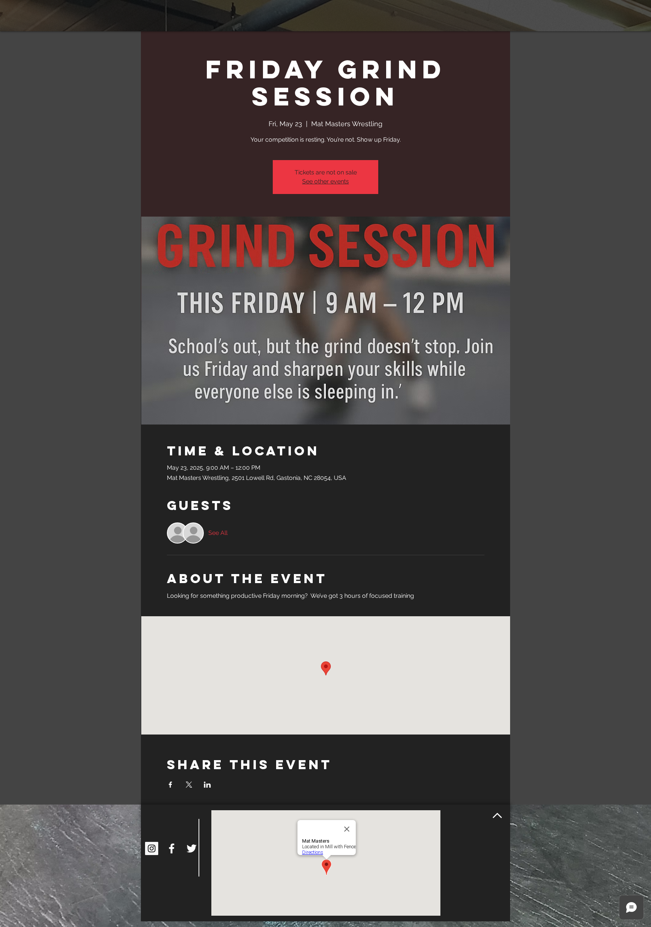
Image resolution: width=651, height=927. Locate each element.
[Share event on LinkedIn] (207, 785)
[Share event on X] (189, 785)
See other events (325, 181)
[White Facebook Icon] (171, 848)
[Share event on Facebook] (170, 785)
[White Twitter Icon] (191, 848)
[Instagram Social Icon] (151, 848)
